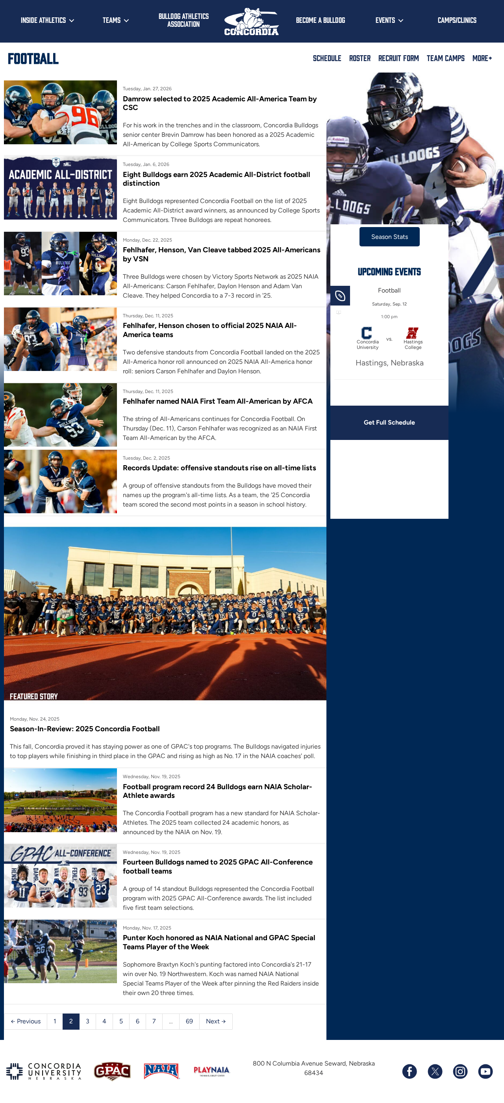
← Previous (26, 1021)
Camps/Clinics (457, 19)
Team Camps (446, 57)
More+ (482, 57)
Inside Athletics (43, 19)
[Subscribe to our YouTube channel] (485, 1071)
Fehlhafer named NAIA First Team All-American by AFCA (218, 401)
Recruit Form (398, 57)
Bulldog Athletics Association (184, 19)
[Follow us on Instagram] (459, 1071)
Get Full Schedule (389, 422)
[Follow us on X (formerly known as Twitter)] (434, 1071)
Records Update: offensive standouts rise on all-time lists (219, 467)
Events (385, 19)
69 (189, 1021)
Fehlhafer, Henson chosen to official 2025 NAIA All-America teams (210, 330)
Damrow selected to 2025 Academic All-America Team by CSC (220, 103)
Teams (111, 19)
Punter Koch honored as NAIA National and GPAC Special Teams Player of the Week (219, 942)
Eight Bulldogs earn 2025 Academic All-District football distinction (216, 179)
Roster (360, 57)
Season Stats (389, 236)
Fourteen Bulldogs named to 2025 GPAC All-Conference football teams (218, 866)
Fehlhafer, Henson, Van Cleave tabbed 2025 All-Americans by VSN (222, 254)
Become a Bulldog (320, 19)
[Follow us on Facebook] (409, 1071)
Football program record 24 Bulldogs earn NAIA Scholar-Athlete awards (217, 791)
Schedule (327, 57)
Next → (216, 1021)
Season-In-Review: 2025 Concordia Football (85, 728)
